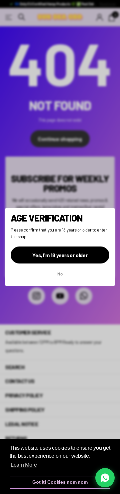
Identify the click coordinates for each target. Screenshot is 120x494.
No (60, 273)
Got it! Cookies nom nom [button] (59, 482)
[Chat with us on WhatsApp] (105, 477)
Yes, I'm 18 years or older (60, 255)
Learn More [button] (24, 465)
